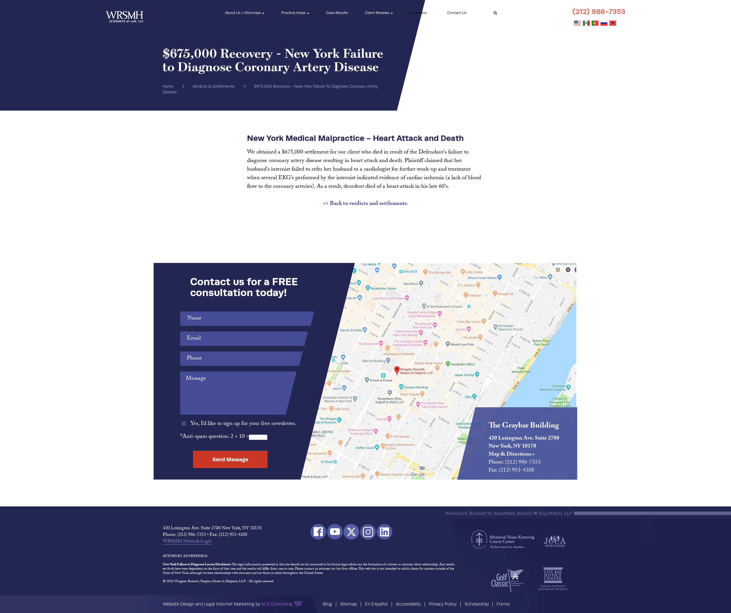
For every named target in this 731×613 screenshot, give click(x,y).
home (167, 86)
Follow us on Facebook (318, 532)
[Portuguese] (595, 23)
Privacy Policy (443, 604)
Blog (327, 604)
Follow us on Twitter (351, 532)
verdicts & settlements (213, 86)
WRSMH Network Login (187, 541)
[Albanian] (613, 23)
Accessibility (408, 604)
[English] (577, 23)
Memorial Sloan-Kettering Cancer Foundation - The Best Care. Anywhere (503, 539)
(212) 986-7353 (599, 11)
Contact (457, 13)
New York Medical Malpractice (305, 138)
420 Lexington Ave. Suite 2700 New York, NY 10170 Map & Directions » (524, 447)
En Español (376, 604)
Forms (503, 604)
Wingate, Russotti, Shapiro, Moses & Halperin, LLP (124, 13)
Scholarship (477, 604)
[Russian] (604, 23)
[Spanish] (586, 23)
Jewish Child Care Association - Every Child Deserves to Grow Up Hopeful (555, 540)
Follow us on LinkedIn (384, 532)
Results (337, 13)
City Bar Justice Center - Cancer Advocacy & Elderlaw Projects (552, 579)
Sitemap (348, 604)
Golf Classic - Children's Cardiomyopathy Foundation (507, 580)
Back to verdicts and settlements (368, 204)
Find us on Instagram (368, 532)
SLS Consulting (276, 604)
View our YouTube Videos (335, 532)
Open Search (495, 13)
